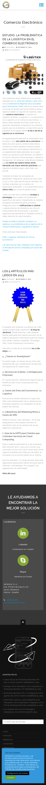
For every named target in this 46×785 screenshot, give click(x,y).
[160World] (6, 5)
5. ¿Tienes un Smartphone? (16, 356)
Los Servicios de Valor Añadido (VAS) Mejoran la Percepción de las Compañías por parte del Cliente (22, 247)
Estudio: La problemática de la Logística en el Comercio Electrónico (22, 39)
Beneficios (8, 740)
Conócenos (8, 744)
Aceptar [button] (10, 778)
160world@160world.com (14, 603)
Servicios (7, 736)
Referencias (9, 748)
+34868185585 (12, 600)
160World (10, 47)
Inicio (6, 732)
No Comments (14, 50)
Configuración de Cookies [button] (17, 773)
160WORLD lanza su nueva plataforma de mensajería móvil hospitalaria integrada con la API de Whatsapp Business (23, 702)
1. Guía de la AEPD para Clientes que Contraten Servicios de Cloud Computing (21, 436)
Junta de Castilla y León (27, 101)
